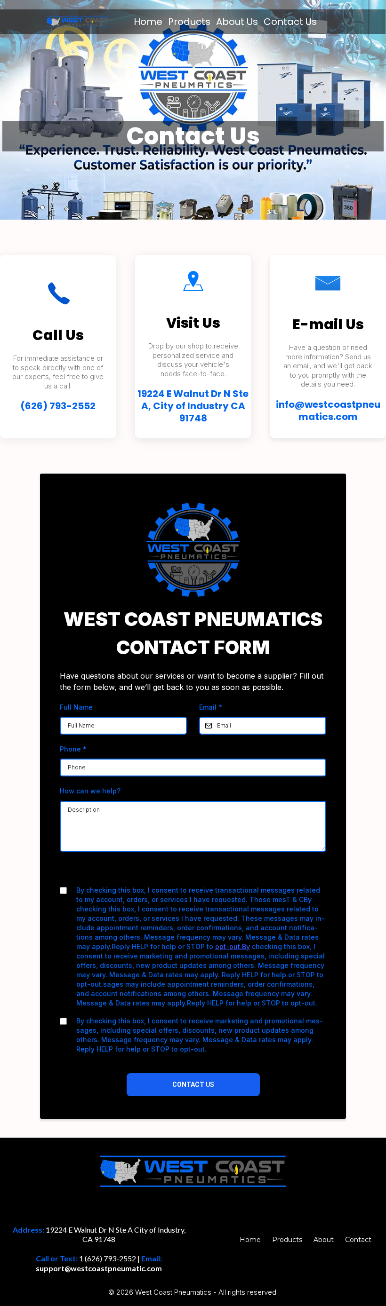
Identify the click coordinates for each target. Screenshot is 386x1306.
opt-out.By (232, 946)
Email (210, 707)
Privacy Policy (163, 872)
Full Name (76, 707)
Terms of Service (218, 872)
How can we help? (90, 791)
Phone (73, 749)
